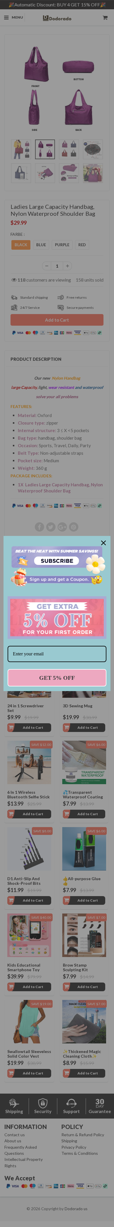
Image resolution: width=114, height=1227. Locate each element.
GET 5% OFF (57, 678)
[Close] (103, 543)
